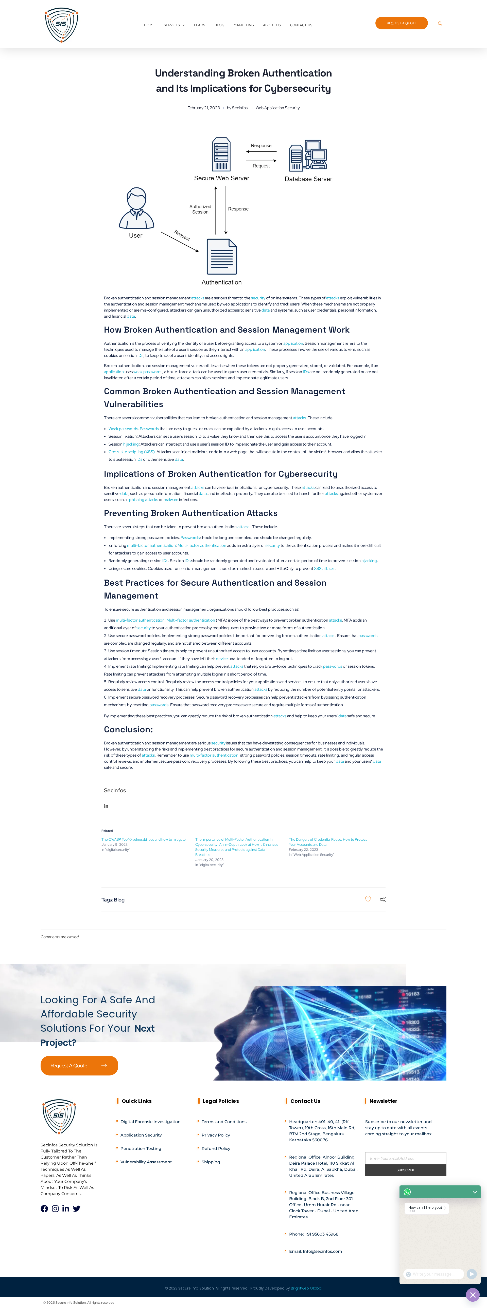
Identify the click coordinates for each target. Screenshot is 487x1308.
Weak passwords (123, 428)
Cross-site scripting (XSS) (132, 451)
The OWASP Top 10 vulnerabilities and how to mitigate (143, 839)
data (266, 310)
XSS (318, 568)
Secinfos (240, 107)
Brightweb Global (306, 1288)
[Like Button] (368, 899)
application (293, 343)
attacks (197, 298)
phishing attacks (143, 499)
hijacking (131, 444)
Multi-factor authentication (202, 545)
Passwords (149, 428)
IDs (140, 355)
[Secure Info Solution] (62, 25)
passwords (367, 635)
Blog (119, 899)
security (258, 298)
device (222, 658)
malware (171, 499)
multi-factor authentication (151, 545)
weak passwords (147, 371)
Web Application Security (278, 107)
